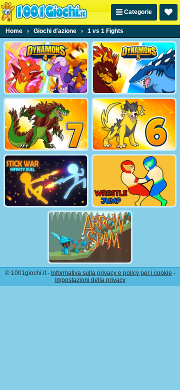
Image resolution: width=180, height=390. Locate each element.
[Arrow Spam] (90, 237)
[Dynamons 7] (46, 124)
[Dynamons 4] (46, 67)
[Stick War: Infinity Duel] (46, 181)
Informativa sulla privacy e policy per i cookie (111, 273)
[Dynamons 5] (134, 67)
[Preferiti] (169, 12)
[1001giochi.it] (44, 12)
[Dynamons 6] (134, 124)
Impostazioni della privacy (90, 280)
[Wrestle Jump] (134, 181)
